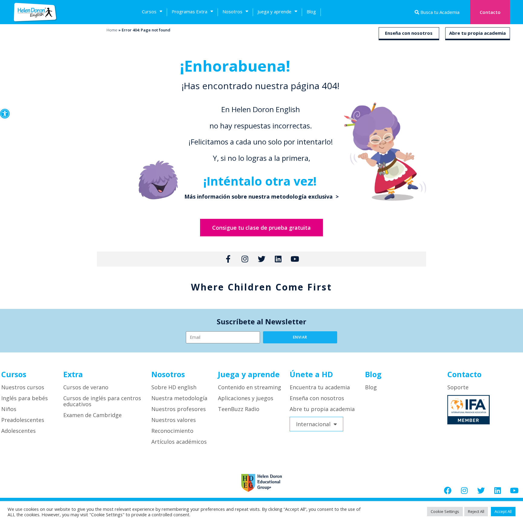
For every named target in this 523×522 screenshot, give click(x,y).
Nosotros (232, 11)
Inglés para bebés (24, 398)
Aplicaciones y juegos (245, 398)
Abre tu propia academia (477, 33)
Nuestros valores (173, 420)
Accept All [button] (503, 511)
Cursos (149, 11)
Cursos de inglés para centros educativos (102, 401)
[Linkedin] (497, 490)
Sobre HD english (173, 387)
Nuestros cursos (22, 387)
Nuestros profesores (178, 409)
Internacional (313, 424)
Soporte (458, 387)
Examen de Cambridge (92, 415)
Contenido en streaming (249, 387)
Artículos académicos (179, 442)
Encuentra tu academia (320, 387)
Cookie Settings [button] (445, 511)
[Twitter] (480, 490)
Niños (8, 409)
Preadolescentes (22, 420)
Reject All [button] (476, 511)
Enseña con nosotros (409, 33)
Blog (311, 11)
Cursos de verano (85, 387)
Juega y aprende (274, 11)
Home (112, 30)
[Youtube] (514, 490)
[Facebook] (447, 490)
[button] (5, 113)
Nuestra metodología (179, 398)
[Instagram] (464, 490)
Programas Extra (189, 11)
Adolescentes (18, 431)
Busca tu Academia (439, 12)
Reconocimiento (172, 431)
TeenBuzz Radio (238, 409)
